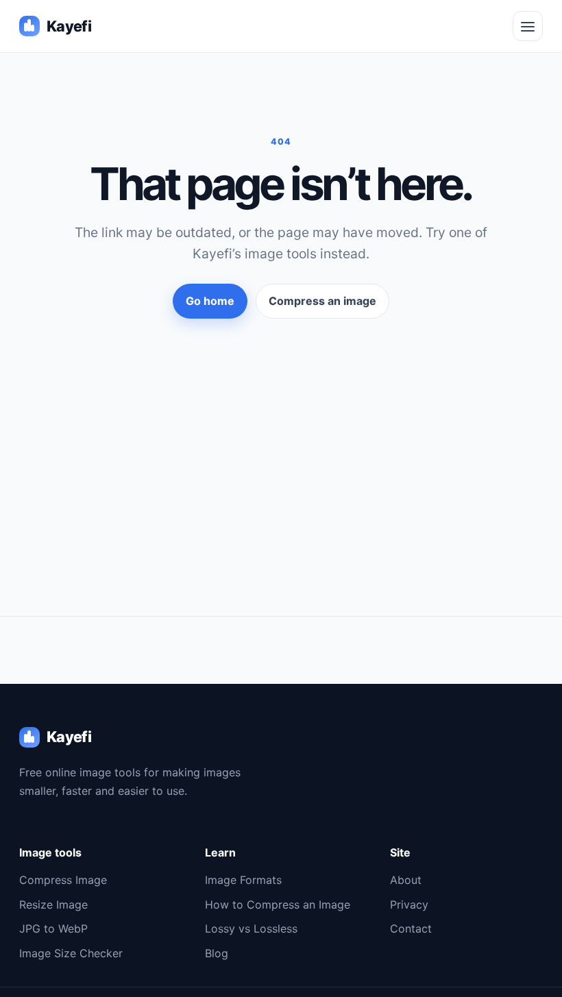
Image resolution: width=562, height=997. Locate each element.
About (406, 880)
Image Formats (243, 880)
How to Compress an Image (277, 904)
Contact (411, 928)
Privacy (409, 904)
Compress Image (63, 880)
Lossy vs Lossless (251, 928)
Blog (216, 953)
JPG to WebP (53, 928)
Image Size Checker (71, 953)
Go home (210, 301)
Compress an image (322, 301)
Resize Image (53, 904)
